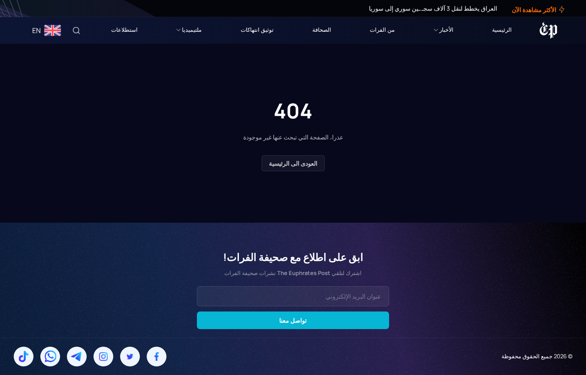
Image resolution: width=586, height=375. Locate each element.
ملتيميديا (192, 29)
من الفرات (382, 29)
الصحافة (321, 29)
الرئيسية (502, 29)
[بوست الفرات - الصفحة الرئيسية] (548, 30)
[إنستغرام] (27, 9)
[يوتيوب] (21, 9)
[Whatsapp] (50, 356)
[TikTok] (23, 356)
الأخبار (446, 29)
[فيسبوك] (39, 9)
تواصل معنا (293, 320)
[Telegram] (77, 356)
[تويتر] (33, 9)
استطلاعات (124, 29)
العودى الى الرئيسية (293, 163)
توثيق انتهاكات (257, 29)
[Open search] (76, 30)
